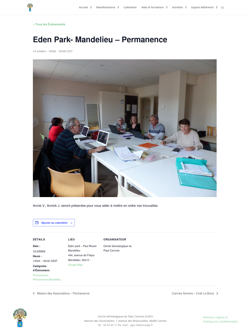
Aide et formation (152, 7)
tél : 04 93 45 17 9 (108, 325)
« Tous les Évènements (49, 24)
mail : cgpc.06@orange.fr (137, 325)
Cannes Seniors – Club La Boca (193, 293)
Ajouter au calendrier (54, 222)
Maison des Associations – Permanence (62, 293)
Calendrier (130, 7)
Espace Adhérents (202, 7)
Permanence (40, 275)
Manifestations (105, 7)
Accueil (83, 7)
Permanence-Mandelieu (47, 279)
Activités (177, 7)
